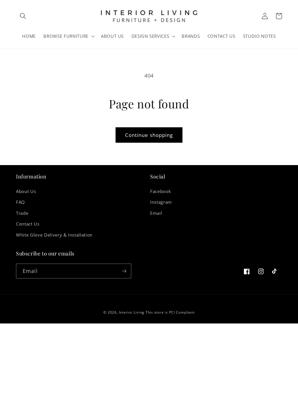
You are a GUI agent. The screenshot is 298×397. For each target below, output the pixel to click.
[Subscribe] (124, 271)
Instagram (161, 202)
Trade (22, 213)
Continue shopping (149, 135)
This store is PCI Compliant (170, 312)
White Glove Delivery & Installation (54, 235)
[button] (23, 16)
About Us (26, 191)
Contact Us (28, 224)
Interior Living (132, 312)
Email (156, 213)
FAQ (20, 202)
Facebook (160, 191)
